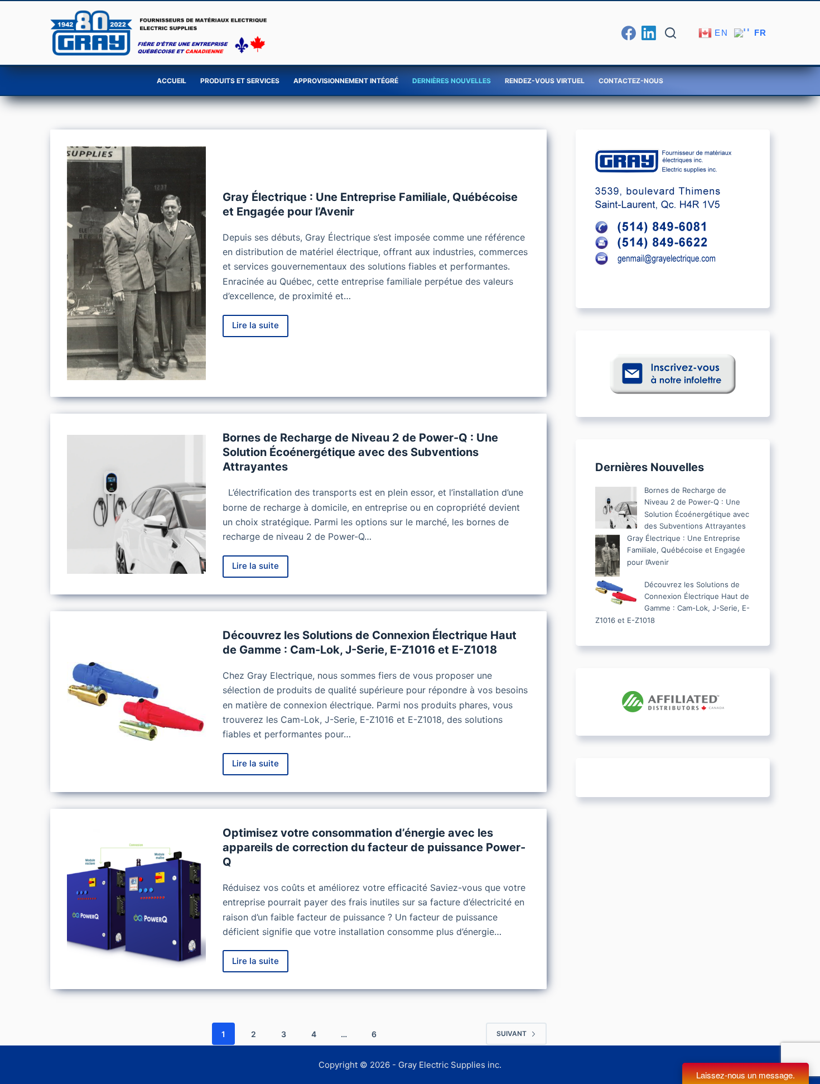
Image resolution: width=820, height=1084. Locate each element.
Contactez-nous (631, 80)
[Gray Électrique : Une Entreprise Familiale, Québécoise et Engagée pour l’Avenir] (136, 263)
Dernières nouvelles (451, 80)
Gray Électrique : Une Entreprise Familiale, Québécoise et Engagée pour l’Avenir (686, 550)
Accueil (171, 80)
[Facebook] (628, 33)
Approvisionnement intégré (345, 80)
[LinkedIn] (648, 33)
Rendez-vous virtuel (545, 80)
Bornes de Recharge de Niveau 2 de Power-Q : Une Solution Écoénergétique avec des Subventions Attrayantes (360, 452)
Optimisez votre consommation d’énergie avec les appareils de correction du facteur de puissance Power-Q (374, 847)
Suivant (511, 1033)
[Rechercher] (670, 33)
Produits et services (239, 80)
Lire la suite (260, 328)
